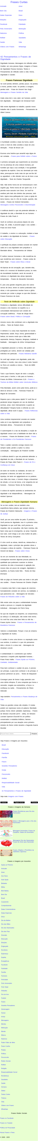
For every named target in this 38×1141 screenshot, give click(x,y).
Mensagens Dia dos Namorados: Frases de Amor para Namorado (23, 841)
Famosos (4, 976)
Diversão (4, 935)
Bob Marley (5, 891)
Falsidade (22, 24)
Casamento (4, 902)
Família (3, 972)
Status (3, 1090)
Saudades (22, 38)
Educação (4, 939)
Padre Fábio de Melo (8, 1042)
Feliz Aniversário (6, 29)
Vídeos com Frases (7, 47)
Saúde (2, 42)
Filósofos (4, 990)
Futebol (3, 998)
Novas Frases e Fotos (7, 1132)
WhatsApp (22, 47)
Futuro (3, 1002)
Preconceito (5, 1057)
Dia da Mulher (5, 920)
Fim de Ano (5, 994)
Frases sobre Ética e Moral (20, 262)
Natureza (3, 33)
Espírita (3, 957)
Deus (20, 15)
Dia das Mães (5, 924)
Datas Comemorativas (8, 909)
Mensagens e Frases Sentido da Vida (14, 92)
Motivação (22, 29)
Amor (20, 6)
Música (3, 1035)
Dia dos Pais (5, 931)
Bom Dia (3, 11)
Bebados (4, 883)
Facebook (3, 24)
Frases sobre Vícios (22, 551)
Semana (4, 1087)
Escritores (4, 950)
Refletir (2, 38)
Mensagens (5, 1020)
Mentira (3, 1024)
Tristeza (3, 1098)
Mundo (3, 1031)
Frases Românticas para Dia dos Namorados (23, 812)
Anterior (4, 802)
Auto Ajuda (4, 879)
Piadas (3, 1050)
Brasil (21, 11)
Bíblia (3, 887)
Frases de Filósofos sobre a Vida (12, 597)
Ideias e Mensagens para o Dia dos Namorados (24, 821)
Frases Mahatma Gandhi (28, 354)
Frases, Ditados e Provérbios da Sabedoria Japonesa (23, 850)
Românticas (5, 1076)
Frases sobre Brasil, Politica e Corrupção (15, 316)
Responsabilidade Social (9, 1072)
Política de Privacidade (7, 1127)
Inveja (3, 1016)
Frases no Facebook (6, 1118)
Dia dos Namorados (7, 928)
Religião (4, 1068)
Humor (3, 1013)
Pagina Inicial (19, 802)
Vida (20, 42)
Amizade (3, 6)
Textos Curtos (5, 1094)
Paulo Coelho (5, 1046)
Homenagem (5, 1009)
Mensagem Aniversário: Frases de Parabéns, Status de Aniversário (24, 831)
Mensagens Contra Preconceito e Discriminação (17, 205)
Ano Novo (4, 876)
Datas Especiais (6, 15)
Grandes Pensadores (8, 1005)
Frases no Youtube (6, 1123)
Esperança (4, 953)
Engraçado (22, 20)
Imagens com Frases (15, 796)
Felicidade (4, 979)
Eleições (3, 20)
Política (21, 33)
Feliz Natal (4, 987)
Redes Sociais (6, 1061)
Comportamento (6, 905)
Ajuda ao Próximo (7, 865)
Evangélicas (5, 961)
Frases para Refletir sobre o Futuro (24, 156)
